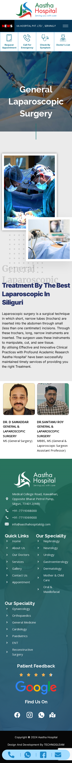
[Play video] (48, 241)
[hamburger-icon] (65, 26)
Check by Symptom (45, 46)
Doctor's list (63, 44)
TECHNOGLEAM (54, 744)
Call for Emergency (27, 46)
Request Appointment (9, 46)
